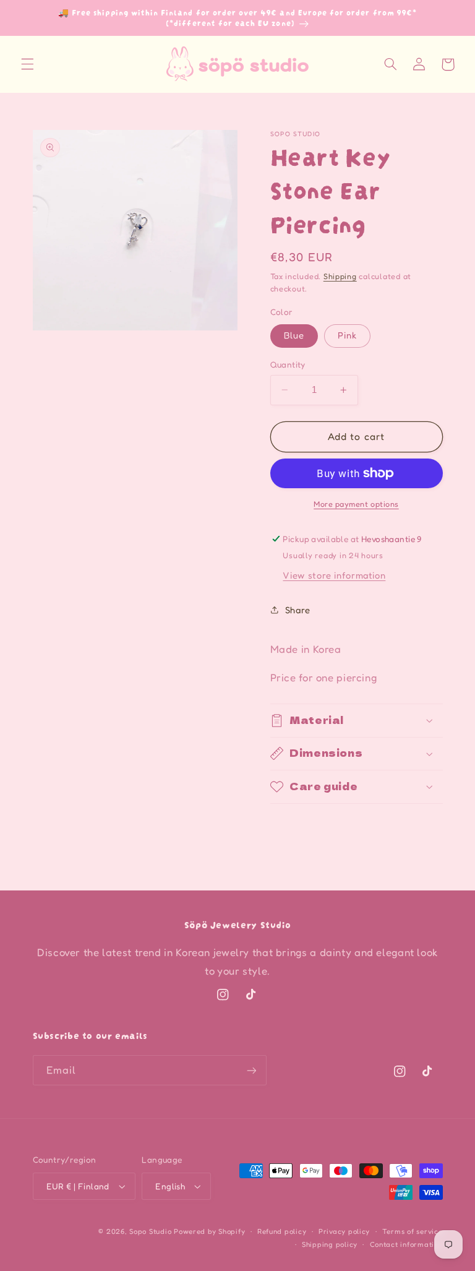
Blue (294, 335)
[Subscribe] (251, 1070)
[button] (27, 64)
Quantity (288, 364)
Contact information (406, 1244)
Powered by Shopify (209, 1231)
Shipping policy (329, 1244)
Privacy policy (344, 1231)
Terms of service (412, 1231)
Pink (347, 335)
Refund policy (282, 1231)
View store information (334, 575)
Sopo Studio (150, 1231)
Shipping (340, 276)
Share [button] (297, 610)
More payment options (356, 504)
